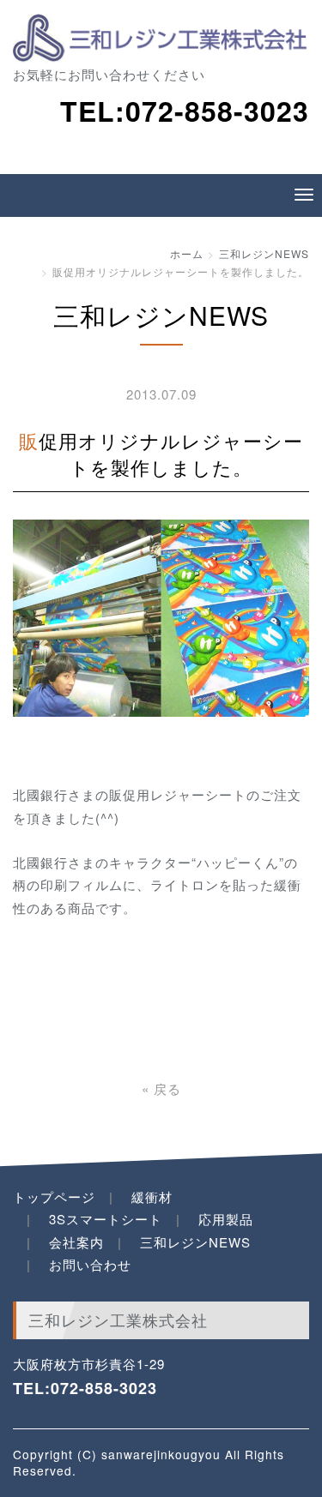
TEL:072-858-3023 (85, 1388)
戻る (161, 1088)
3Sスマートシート (105, 1219)
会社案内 (76, 1242)
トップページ (54, 1196)
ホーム (187, 253)
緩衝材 (152, 1196)
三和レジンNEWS (264, 253)
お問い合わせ (90, 1264)
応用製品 (225, 1219)
